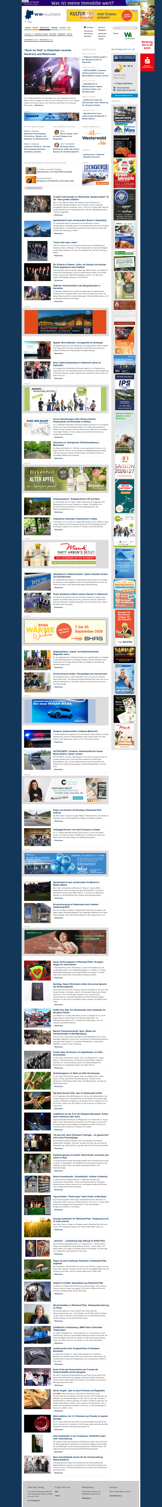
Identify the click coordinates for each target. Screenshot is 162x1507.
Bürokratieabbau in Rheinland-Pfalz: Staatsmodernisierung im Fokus (81, 1306)
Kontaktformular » (116, 1496)
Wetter (69, 34)
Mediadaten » (87, 1498)
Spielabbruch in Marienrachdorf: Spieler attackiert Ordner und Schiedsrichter (80, 575)
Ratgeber (52, 34)
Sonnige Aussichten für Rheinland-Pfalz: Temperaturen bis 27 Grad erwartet (81, 1220)
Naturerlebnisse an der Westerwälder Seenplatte (54, 172)
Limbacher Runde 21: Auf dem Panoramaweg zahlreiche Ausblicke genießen (37, 149)
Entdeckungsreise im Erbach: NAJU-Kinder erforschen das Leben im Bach (81, 1156)
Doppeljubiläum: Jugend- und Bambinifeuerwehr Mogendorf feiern (76, 653)
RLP (69, 28)
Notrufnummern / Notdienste (93, 154)
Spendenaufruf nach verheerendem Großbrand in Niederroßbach (94, 116)
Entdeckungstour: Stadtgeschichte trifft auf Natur (76, 498)
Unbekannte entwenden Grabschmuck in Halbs (75, 518)
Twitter (57, 1496)
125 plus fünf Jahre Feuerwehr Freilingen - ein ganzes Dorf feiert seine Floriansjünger (81, 1136)
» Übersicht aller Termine (33, 188)
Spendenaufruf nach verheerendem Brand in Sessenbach (80, 220)
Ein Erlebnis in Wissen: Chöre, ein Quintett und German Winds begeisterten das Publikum (79, 266)
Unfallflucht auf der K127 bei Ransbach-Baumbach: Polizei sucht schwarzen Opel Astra (80, 1115)
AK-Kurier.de (88, 31)
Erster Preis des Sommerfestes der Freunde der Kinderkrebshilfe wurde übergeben (75, 1370)
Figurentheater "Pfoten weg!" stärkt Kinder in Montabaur (80, 1196)
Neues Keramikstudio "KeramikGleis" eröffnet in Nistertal (80, 1176)
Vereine (54, 28)
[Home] (26, 21)
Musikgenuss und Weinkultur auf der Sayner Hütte (55, 181)
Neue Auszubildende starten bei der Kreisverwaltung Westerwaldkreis (78, 1458)
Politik (35, 28)
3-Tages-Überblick (124, 83)
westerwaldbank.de (123, 95)
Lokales (27, 34)
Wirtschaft (45, 28)
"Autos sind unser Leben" (65, 242)
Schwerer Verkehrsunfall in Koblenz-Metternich (75, 731)
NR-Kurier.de (88, 33)
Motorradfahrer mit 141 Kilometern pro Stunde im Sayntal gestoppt (80, 1417)
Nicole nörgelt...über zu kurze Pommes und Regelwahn (65, 136)
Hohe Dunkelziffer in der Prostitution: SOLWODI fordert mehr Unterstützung (79, 1437)
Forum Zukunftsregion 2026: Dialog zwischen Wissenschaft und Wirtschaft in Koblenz (74, 420)
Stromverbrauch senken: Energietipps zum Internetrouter (80, 673)
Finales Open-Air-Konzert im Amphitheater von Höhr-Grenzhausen (78, 1053)
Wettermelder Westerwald (126, 90)
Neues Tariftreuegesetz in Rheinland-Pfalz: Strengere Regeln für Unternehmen (78, 963)
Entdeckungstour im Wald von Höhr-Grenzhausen (76, 1073)
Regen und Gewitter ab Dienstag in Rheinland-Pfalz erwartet (77, 811)
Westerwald (31, 40)
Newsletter (87, 36)
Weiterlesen (39, 105)
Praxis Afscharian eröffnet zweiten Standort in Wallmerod (80, 594)
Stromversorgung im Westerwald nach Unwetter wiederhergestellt (76, 905)
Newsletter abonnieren (91, 157)
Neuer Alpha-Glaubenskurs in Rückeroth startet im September (77, 364)
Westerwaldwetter (123, 88)
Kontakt (101, 39)
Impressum (102, 36)
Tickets (115, 33)
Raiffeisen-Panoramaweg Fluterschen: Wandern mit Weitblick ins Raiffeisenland (36, 136)
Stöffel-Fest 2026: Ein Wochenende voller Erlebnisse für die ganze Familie (95, 102)
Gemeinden (61, 34)
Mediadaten (102, 30)
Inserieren (101, 27)
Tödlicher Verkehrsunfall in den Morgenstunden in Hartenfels (94, 59)
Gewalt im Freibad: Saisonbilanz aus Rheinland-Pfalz (78, 1282)
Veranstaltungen (41, 34)
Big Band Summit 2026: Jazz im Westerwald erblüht (77, 1093)
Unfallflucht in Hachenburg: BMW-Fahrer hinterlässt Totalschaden (77, 1328)
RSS (56, 1491)
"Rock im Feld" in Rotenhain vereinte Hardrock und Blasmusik (47, 52)
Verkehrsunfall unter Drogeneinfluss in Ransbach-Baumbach (76, 1349)
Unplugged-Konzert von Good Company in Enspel (76, 829)
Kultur (62, 28)
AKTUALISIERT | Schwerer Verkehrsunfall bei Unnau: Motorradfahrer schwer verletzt (95, 73)
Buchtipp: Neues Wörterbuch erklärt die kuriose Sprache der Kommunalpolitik (66, 149)
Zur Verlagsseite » (34, 1500)
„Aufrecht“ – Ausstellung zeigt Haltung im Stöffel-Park (79, 1240)
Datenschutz (102, 33)
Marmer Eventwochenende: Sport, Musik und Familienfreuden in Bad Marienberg (74, 1032)
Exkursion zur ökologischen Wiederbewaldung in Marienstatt (76, 443)
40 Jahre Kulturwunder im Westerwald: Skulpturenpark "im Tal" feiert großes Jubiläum (81, 198)
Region (28, 28)
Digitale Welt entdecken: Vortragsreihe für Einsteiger (78, 342)
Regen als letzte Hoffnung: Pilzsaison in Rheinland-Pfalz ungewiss (79, 1262)
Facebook (90, 27)
